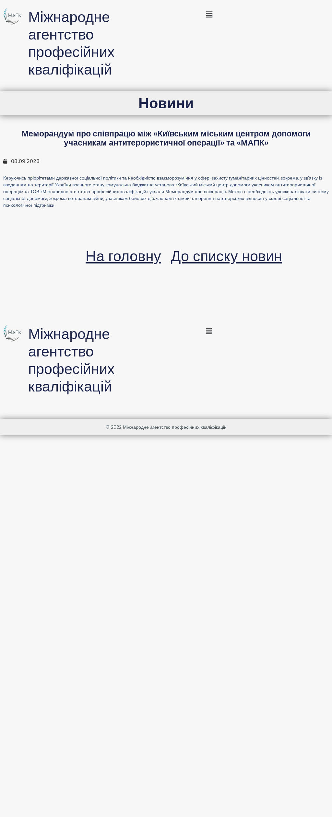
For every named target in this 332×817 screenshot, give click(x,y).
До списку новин (226, 256)
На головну (123, 256)
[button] (209, 14)
